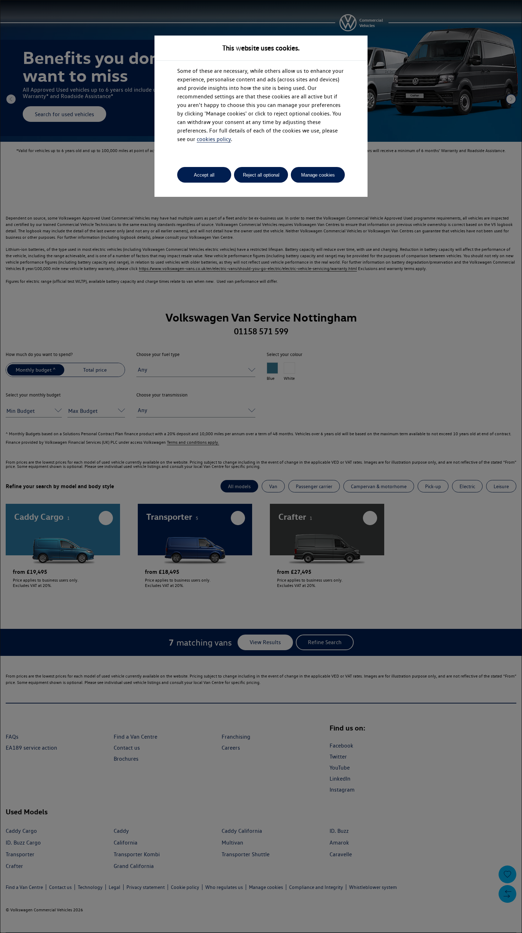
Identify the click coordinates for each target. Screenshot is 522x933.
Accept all (204, 175)
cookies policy (214, 139)
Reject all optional (261, 175)
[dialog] (261, 466)
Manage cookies (318, 175)
